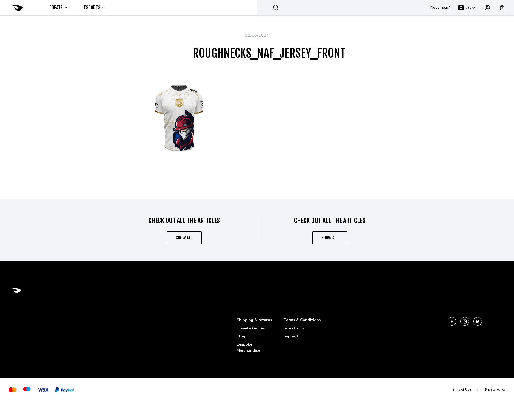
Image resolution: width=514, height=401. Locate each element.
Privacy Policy (495, 389)
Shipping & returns (254, 319)
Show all (184, 237)
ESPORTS (92, 7)
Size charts (294, 328)
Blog (241, 336)
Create (56, 7)
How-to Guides (251, 328)
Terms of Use (461, 389)
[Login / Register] (487, 8)
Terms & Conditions (302, 319)
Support (291, 336)
